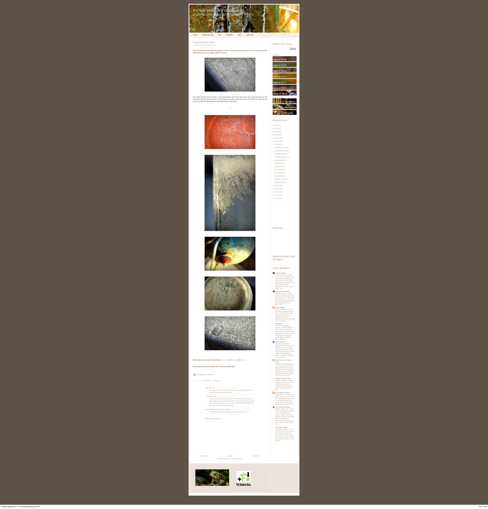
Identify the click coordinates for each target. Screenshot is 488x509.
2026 (277, 125)
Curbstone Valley (281, 427)
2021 (277, 128)
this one (224, 360)
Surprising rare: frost (204, 42)
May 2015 (278, 170)
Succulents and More (283, 407)
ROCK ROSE (280, 307)
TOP (485, 506)
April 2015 (278, 173)
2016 (277, 141)
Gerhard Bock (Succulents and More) (218, 409)
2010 (277, 198)
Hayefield (278, 324)
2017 (277, 138)
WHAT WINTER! (281, 309)
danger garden (280, 273)
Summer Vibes (280, 293)
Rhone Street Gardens (283, 378)
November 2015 (280, 151)
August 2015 (279, 160)
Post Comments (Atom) (234, 459)
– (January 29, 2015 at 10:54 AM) (225, 388)
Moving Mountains (281, 429)
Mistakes (229, 35)
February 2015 (279, 179)
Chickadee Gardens (282, 291)
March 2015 (278, 176)
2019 (277, 132)
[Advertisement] (284, 213)
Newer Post (204, 456)
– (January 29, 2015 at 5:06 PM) (241, 409)
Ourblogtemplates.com (28, 506)
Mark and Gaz (210, 388)
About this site (208, 35)
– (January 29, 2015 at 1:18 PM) (227, 396)
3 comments (207, 380)
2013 (277, 189)
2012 (277, 192)
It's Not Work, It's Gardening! (218, 10)
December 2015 (280, 147)
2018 (277, 135)
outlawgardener (210, 396)
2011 (277, 195)
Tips (219, 35)
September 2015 (280, 157)
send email (215, 380)
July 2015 (278, 163)
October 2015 (279, 154)
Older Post (256, 456)
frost (214, 45)
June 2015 (278, 166)
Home (195, 35)
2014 (277, 185)
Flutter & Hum (280, 342)
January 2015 (279, 182)
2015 (277, 144)
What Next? (279, 394)
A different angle (281, 380)
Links (239, 35)
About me (250, 35)
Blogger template (8, 506)
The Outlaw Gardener (283, 393)
